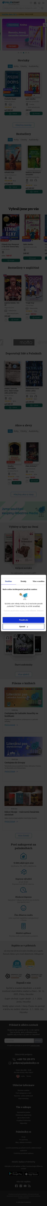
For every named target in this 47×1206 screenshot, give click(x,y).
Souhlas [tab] (8, 581)
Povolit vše (23, 620)
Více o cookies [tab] (38, 581)
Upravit (22, 626)
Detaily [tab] (23, 581)
